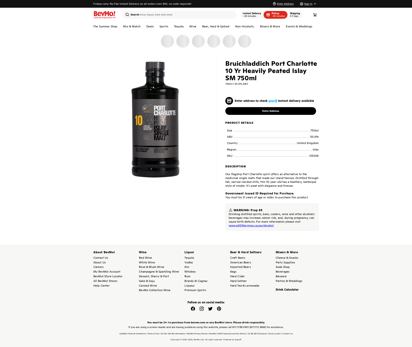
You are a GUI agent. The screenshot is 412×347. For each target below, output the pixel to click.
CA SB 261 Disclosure (257, 333)
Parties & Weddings (289, 281)
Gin (186, 267)
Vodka (188, 262)
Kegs (233, 271)
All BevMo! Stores (105, 281)
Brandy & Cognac (195, 281)
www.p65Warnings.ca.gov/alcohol (251, 225)
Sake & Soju (147, 281)
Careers (98, 267)
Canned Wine (148, 285)
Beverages (283, 271)
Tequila (178, 26)
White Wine (147, 262)
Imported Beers (240, 267)
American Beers (240, 262)
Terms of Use (152, 333)
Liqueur (189, 285)
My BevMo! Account (106, 271)
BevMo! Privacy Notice (197, 333)
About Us (99, 262)
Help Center (101, 285)
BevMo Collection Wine (154, 290)
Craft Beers (237, 258)
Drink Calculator (287, 289)
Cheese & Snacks (287, 258)
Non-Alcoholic (244, 26)
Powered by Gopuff (232, 339)
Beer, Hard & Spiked (215, 26)
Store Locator (274, 333)
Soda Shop (283, 267)
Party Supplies (285, 262)
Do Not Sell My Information (172, 333)
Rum (187, 276)
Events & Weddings (299, 26)
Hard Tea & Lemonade (244, 285)
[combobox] (179, 15)
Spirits (163, 26)
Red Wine (145, 258)
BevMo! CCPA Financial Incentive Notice (227, 333)
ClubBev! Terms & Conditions (132, 333)
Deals (150, 26)
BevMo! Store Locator (107, 276)
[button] (308, 4)
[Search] (126, 14)
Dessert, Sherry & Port (154, 276)
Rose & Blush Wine (151, 267)
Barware (281, 276)
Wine (192, 26)
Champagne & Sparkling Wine (159, 271)
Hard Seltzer (238, 281)
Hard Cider (237, 276)
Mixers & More (270, 26)
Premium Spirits (195, 290)
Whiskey (190, 271)
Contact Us (100, 258)
